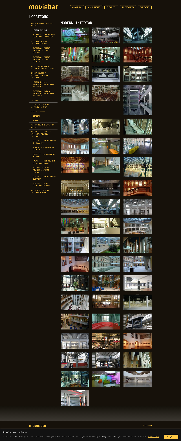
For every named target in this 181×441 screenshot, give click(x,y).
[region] (90, 435)
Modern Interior (40, 30)
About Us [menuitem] (76, 7)
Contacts (147, 425)
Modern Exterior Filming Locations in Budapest (44, 35)
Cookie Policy (153, 437)
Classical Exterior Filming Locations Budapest (41, 59)
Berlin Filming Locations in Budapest (44, 142)
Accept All (171, 437)
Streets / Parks (38, 111)
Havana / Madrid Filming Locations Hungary (44, 162)
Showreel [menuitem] (111, 7)
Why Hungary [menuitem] (94, 7)
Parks (35, 120)
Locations (38, 16)
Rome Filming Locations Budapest (43, 148)
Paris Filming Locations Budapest (44, 155)
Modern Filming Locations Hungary (42, 24)
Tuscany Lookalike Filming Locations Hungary (41, 170)
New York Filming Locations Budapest (41, 184)
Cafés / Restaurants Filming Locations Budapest (43, 67)
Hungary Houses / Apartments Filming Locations (39, 75)
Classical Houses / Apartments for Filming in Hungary (43, 93)
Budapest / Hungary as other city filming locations (40, 134)
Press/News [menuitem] (128, 7)
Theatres (34, 100)
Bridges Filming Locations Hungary (42, 126)
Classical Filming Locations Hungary (39, 42)
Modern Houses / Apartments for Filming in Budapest (43, 84)
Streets (36, 116)
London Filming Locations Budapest (44, 178)
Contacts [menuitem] (144, 7)
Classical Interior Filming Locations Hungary (41, 50)
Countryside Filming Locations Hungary (40, 191)
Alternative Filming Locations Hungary (40, 106)
